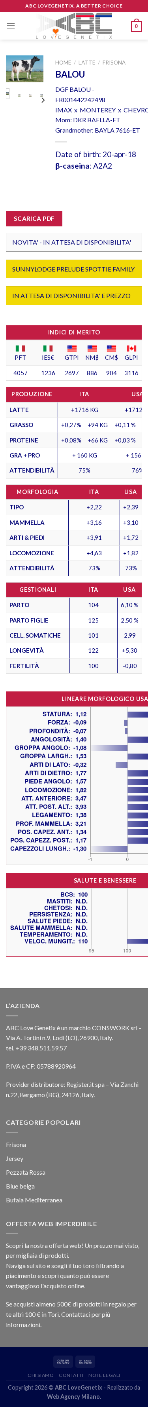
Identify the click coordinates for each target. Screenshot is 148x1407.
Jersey (14, 1158)
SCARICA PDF (34, 218)
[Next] (33, 74)
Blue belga (20, 1186)
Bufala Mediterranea (34, 1200)
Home (63, 62)
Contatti (71, 1375)
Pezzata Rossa (25, 1172)
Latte (87, 62)
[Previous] (16, 74)
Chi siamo (41, 1375)
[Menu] (10, 25)
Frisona (114, 62)
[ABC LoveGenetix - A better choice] (74, 26)
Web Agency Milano (73, 1396)
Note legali (104, 1375)
